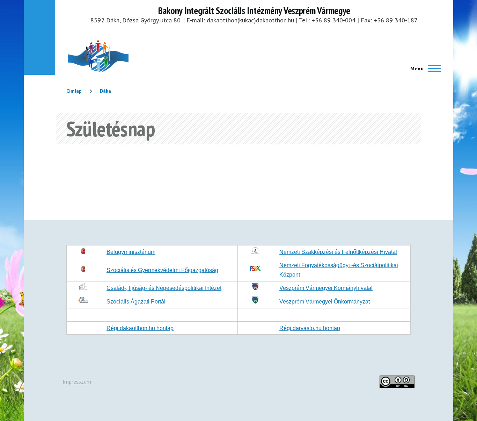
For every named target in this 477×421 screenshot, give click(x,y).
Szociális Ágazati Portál (136, 302)
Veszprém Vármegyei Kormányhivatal (326, 288)
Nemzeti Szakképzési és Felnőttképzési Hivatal (338, 252)
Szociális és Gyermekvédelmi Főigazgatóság (162, 270)
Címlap (74, 91)
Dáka (105, 91)
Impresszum (77, 381)
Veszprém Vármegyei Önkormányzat (324, 302)
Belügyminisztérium (131, 252)
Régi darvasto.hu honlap (309, 328)
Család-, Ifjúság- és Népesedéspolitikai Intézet (164, 288)
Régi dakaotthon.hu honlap (140, 328)
